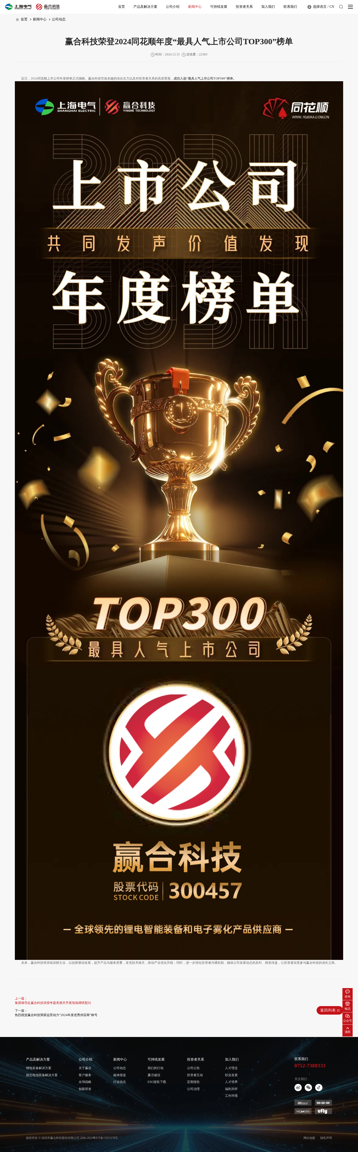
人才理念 (231, 1068)
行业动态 (119, 1082)
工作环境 (231, 1096)
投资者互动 (195, 1075)
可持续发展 (218, 7)
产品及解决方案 (145, 7)
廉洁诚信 (154, 1075)
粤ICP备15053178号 (105, 1138)
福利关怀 (231, 1089)
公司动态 (58, 19)
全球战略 (85, 1082)
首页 (121, 7)
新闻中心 (195, 7)
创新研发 (85, 1089)
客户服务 (85, 1075)
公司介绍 (172, 7)
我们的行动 (155, 1068)
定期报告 (193, 1082)
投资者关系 (244, 7)
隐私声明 (326, 1137)
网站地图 (309, 1137)
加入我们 (268, 7)
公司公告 (193, 1068)
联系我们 (290, 7)
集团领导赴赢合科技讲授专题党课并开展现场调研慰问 (53, 1003)
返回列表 (328, 1010)
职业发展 (231, 1075)
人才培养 (231, 1082)
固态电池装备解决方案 (42, 1075)
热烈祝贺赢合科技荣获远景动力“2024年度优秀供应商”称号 (56, 1015)
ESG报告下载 (157, 1082)
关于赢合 (85, 1068)
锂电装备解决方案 (38, 1068)
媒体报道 (119, 1075)
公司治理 (193, 1089)
